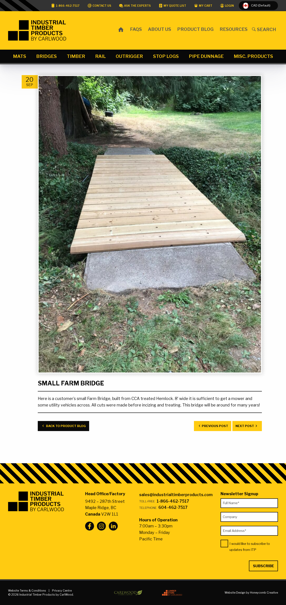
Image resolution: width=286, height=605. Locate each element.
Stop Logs (166, 56)
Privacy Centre (62, 590)
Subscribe (263, 566)
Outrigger (129, 56)
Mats (19, 56)
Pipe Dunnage (206, 56)
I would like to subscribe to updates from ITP (249, 547)
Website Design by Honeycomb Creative (251, 592)
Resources (234, 29)
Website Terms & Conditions (27, 590)
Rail (100, 56)
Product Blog (195, 29)
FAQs (136, 29)
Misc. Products (253, 56)
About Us (159, 29)
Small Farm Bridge (71, 383)
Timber (76, 56)
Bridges (46, 56)
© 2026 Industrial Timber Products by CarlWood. (41, 594)
